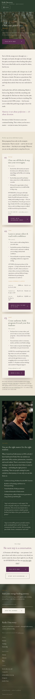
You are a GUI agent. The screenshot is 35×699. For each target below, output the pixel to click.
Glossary (4, 658)
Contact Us (5, 672)
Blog (3, 661)
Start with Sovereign (17, 576)
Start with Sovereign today (19, 219)
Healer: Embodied (13, 383)
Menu (7, 7)
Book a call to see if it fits (19, 306)
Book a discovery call (7, 669)
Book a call (16, 373)
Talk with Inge (13, 41)
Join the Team (5, 681)
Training (4, 643)
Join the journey (13, 610)
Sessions (4, 640)
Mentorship (5, 646)
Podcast (4, 655)
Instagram (4, 678)
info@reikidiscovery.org (8, 675)
